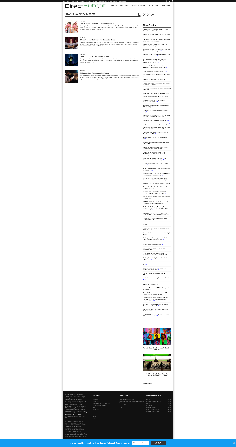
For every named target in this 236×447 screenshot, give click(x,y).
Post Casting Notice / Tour (127, 399)
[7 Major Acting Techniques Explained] (71, 76)
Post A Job (124, 5)
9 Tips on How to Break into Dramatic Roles (97, 40)
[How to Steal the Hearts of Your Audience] (71, 26)
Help (94, 418)
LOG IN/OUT (166, 5)
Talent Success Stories (105, 1)
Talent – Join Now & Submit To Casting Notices (156, 348)
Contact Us (122, 1)
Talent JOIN (66, 1)
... (102, 29)
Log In (121, 407)
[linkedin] (169, 1)
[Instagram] (172, 1)
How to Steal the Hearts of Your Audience (97, 23)
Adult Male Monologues (153, 409)
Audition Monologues (152, 411)
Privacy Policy (77, 414)
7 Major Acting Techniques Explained (94, 73)
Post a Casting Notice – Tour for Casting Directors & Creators (157, 374)
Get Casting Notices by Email (88, 1)
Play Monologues (151, 407)
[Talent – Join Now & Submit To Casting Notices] (157, 336)
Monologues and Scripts (153, 401)
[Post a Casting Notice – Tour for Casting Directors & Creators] (157, 362)
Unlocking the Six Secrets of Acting (94, 56)
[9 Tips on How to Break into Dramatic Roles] (71, 43)
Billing (94, 416)
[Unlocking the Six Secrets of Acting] (71, 60)
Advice (115, 1)
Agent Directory (139, 5)
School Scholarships (125, 405)
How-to (148, 403)
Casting (114, 5)
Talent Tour (74, 1)
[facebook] (166, 1)
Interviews (149, 405)
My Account (154, 5)
